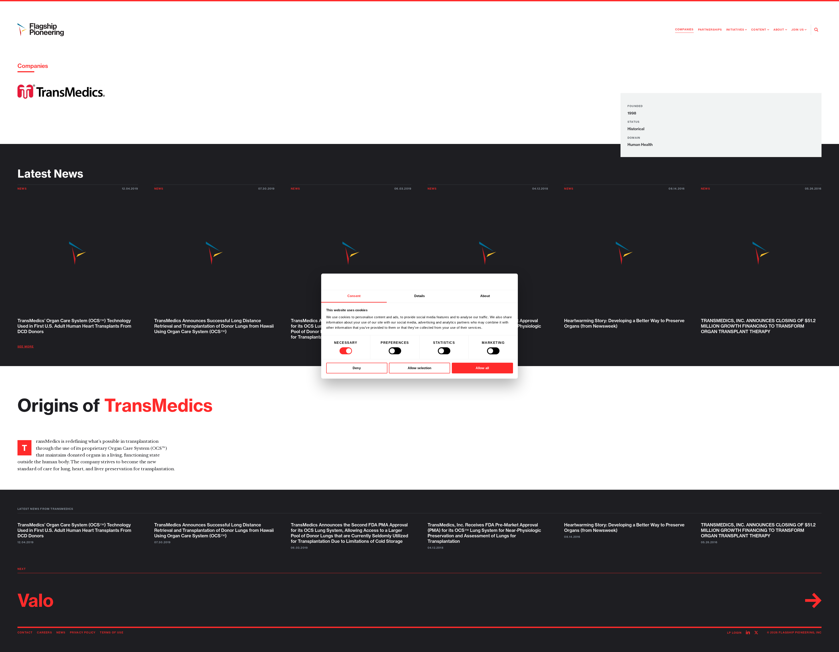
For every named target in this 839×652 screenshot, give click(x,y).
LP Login (734, 632)
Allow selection (420, 368)
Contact (25, 632)
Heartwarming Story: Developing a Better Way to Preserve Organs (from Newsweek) (624, 527)
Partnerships (710, 29)
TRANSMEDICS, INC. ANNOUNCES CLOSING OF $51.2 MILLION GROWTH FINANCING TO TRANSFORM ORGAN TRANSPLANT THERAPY (758, 530)
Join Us (797, 29)
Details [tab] (419, 296)
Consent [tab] (354, 296)
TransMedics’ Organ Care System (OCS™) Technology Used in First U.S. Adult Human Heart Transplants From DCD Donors (74, 530)
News (22, 188)
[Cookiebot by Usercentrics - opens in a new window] (494, 281)
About (778, 29)
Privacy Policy (83, 632)
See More (25, 346)
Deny (357, 368)
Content (758, 29)
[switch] (395, 350)
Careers (44, 632)
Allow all (482, 368)
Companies (684, 29)
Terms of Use (111, 632)
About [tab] (485, 296)
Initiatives (735, 29)
